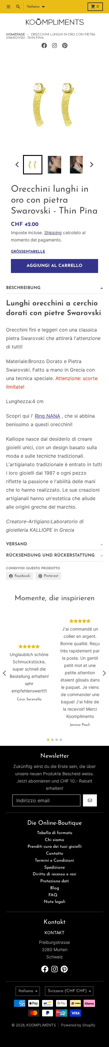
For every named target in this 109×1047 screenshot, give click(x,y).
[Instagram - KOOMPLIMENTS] (54, 45)
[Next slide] (91, 165)
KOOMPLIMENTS (41, 1025)
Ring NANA (47, 416)
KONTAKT (54, 932)
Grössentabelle (28, 252)
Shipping (53, 232)
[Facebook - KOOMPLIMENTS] (44, 45)
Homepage (15, 34)
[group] (32, 164)
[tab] (48, 739)
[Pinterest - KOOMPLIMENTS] (65, 45)
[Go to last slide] (17, 165)
